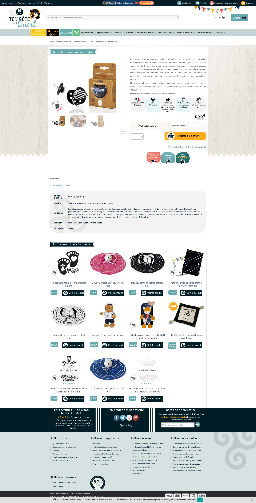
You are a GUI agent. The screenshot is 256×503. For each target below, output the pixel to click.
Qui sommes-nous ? (60, 443)
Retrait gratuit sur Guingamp (144, 460)
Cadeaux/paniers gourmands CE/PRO (148, 443)
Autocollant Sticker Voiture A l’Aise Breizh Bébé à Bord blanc (147, 390)
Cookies (55, 450)
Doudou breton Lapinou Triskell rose (108, 284)
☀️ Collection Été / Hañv (38, 32)
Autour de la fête (165, 32)
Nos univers (137, 473)
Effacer (201, 119)
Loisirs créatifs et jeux (81, 42)
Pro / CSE (203, 3)
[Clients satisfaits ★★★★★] (183, 163)
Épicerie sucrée (103, 32)
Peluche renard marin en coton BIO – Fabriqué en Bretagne (147, 336)
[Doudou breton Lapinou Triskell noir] (147, 262)
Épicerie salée (87, 32)
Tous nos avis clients (80, 417)
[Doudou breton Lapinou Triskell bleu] (108, 368)
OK (199, 500)
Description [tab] (54, 179)
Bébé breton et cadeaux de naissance (104, 42)
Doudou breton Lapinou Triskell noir (147, 284)
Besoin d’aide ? (187, 3)
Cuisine (129, 32)
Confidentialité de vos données (105, 454)
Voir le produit (76, 292)
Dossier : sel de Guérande (183, 457)
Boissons (118, 32)
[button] (226, 3)
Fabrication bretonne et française (106, 450)
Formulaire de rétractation (103, 460)
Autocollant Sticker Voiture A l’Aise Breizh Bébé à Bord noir (69, 390)
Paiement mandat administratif (145, 457)
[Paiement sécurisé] (168, 163)
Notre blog (126, 425)
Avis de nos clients (60, 460)
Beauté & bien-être (184, 32)
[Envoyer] (178, 17)
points (185, 147)
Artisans (219, 32)
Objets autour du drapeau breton (186, 447)
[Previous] (55, 84)
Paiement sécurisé (100, 464)
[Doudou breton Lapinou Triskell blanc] (69, 315)
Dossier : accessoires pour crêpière (187, 460)
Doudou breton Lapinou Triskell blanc (69, 336)
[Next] (120, 84)
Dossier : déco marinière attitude (186, 464)
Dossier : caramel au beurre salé (186, 454)
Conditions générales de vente (65, 457)
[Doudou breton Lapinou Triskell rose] (108, 262)
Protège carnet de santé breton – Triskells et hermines (187, 284)
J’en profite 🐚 (146, 3)
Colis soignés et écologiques (104, 447)
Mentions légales (59, 454)
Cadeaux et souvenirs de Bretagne (187, 443)
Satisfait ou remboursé (102, 457)
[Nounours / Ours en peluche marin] (108, 315)
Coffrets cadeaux (204, 32)
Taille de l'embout (148, 126)
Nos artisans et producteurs (64, 447)
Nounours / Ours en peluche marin (108, 334)
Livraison (96, 443)
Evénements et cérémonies (143, 463)
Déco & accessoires (145, 32)
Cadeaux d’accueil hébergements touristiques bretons (146, 448)
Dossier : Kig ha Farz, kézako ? (184, 467)
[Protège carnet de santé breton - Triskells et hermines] (186, 262)
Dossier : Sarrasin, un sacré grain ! (186, 470)
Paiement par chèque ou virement (146, 453)
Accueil (52, 42)
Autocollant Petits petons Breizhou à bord (68, 284)
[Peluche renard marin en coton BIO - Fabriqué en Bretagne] (147, 315)
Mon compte (57, 486)
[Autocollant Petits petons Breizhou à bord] (69, 262)
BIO (76, 32)
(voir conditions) (153, 157)
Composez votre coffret (142, 467)
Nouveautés (66, 32)
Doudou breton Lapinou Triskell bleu (108, 390)
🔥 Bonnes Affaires (53, 32)
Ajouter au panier (188, 135)
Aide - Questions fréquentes (64, 482)
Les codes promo (139, 470)
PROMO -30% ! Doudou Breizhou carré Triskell (186, 336)
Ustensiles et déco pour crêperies (186, 450)
